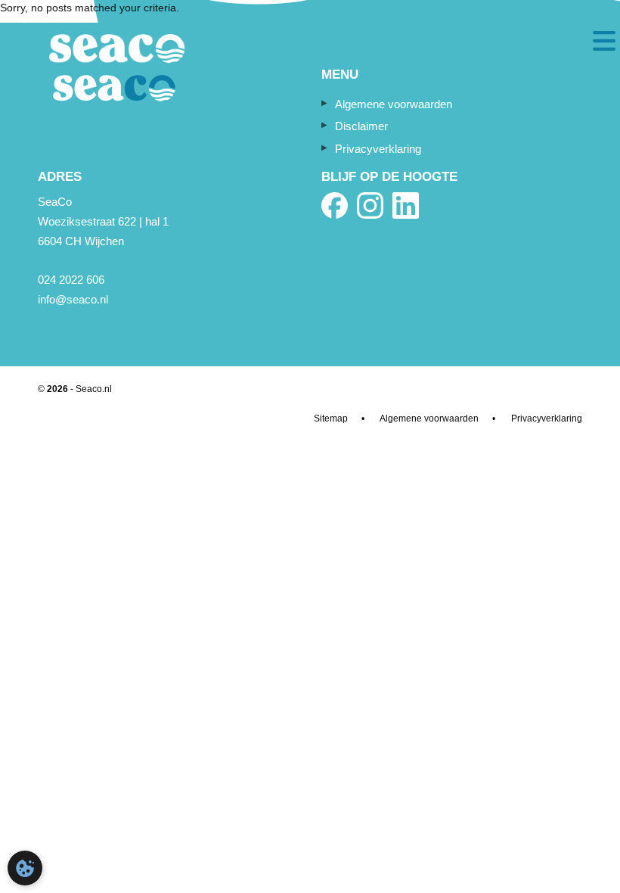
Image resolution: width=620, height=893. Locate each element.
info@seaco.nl (73, 299)
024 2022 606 (71, 279)
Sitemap (331, 418)
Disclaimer (361, 126)
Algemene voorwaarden (393, 104)
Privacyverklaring (378, 148)
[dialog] (25, 868)
